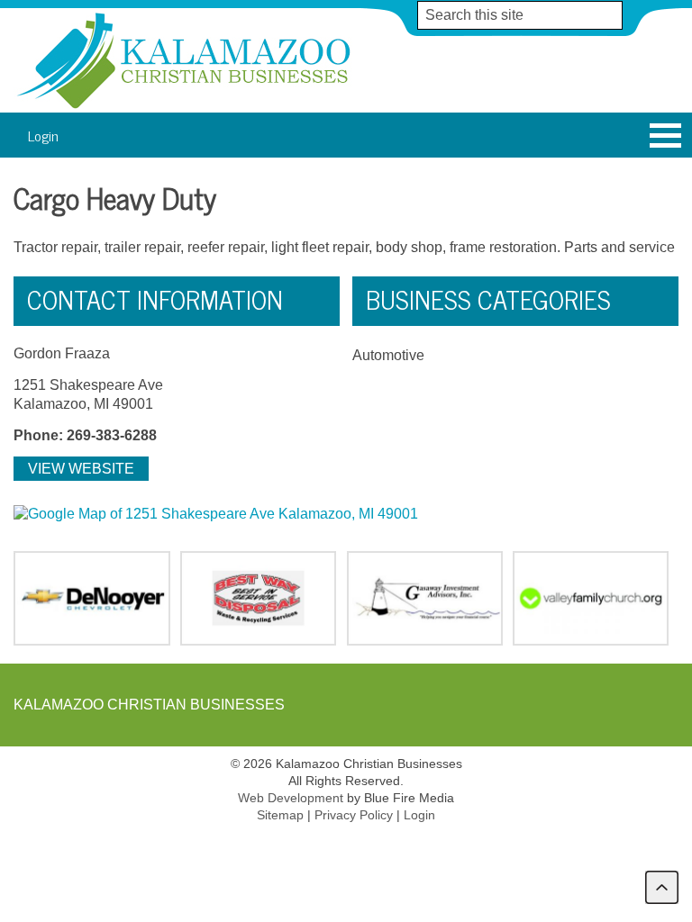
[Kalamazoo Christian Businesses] (186, 107)
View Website (81, 468)
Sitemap (280, 815)
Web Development (290, 798)
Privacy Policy (353, 815)
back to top (661, 887)
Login (43, 134)
